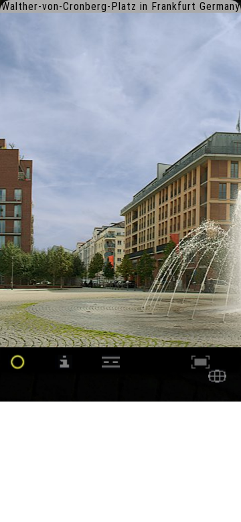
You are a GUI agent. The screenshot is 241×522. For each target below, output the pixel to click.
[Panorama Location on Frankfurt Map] (217, 379)
